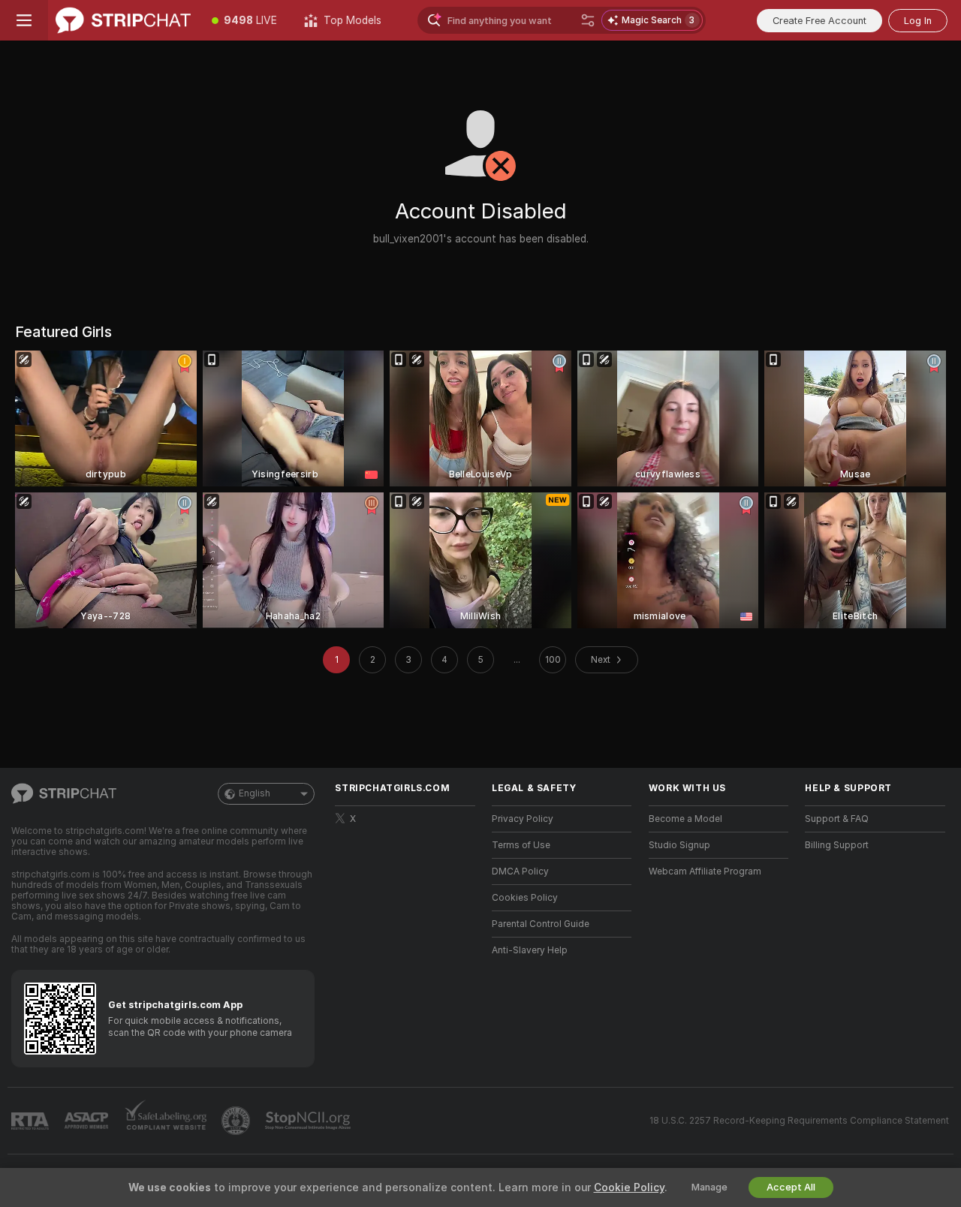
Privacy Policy (522, 819)
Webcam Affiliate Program (705, 871)
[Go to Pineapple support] (237, 1120)
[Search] (587, 20)
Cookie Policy (629, 1187)
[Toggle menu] (24, 20)
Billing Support (837, 845)
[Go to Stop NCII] (309, 1121)
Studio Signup (679, 845)
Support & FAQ (837, 819)
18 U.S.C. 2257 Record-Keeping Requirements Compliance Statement (799, 1120)
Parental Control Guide (540, 924)
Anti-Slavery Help (530, 950)
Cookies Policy (525, 897)
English (254, 793)
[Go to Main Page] (123, 20)
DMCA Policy (520, 871)
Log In (918, 20)
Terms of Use (521, 845)
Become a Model (685, 819)
